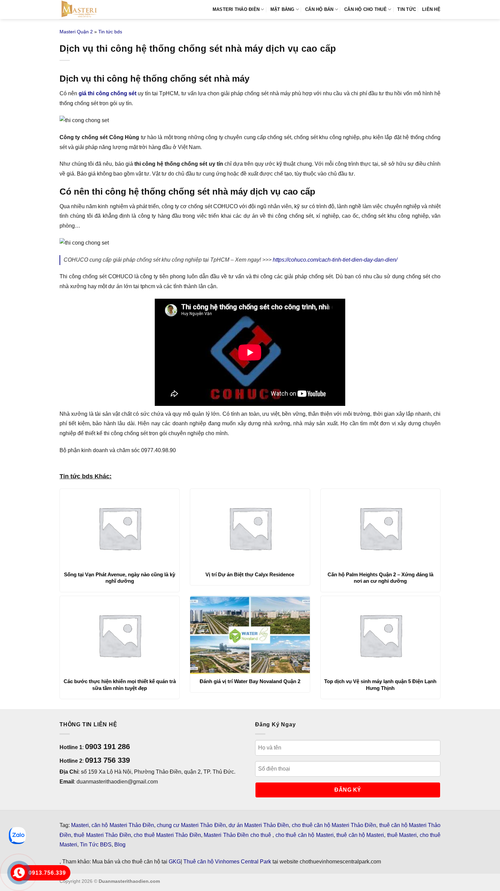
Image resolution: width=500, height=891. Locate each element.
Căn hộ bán (319, 9)
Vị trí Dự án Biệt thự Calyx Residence (249, 574)
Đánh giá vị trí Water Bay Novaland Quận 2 (250, 681)
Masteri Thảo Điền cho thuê (238, 835)
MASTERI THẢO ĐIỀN (236, 9)
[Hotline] (19, 872)
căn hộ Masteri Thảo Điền (122, 825)
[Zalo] (17, 835)
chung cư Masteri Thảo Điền (191, 825)
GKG (175, 861)
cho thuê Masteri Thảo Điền (167, 835)
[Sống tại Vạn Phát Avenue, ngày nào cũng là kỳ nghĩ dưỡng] (119, 528)
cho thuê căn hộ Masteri (305, 835)
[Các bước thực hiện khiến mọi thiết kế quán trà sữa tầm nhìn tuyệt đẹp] (119, 635)
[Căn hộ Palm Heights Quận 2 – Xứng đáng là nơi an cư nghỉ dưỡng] (380, 528)
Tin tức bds (110, 31)
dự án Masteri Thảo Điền (259, 825)
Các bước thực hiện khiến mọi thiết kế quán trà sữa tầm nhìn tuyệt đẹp (120, 684)
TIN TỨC (406, 9)
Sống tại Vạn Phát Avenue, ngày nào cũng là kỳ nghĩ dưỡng (119, 578)
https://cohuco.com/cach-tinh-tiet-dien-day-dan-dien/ (335, 260)
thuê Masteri (402, 835)
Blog (120, 844)
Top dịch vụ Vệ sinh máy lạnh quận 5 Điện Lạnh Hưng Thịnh (380, 684)
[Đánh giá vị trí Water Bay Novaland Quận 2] (250, 635)
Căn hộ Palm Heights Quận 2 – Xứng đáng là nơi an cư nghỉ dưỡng (380, 578)
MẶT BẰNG (282, 9)
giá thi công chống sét (107, 93)
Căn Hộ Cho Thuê (365, 9)
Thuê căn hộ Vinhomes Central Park (227, 861)
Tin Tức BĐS (96, 844)
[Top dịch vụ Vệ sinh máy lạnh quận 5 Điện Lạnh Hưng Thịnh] (380, 635)
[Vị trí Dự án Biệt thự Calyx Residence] (250, 528)
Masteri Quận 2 (76, 31)
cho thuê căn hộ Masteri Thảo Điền (334, 825)
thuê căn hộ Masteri (360, 835)
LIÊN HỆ (431, 9)
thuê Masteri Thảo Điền (102, 835)
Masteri (80, 825)
